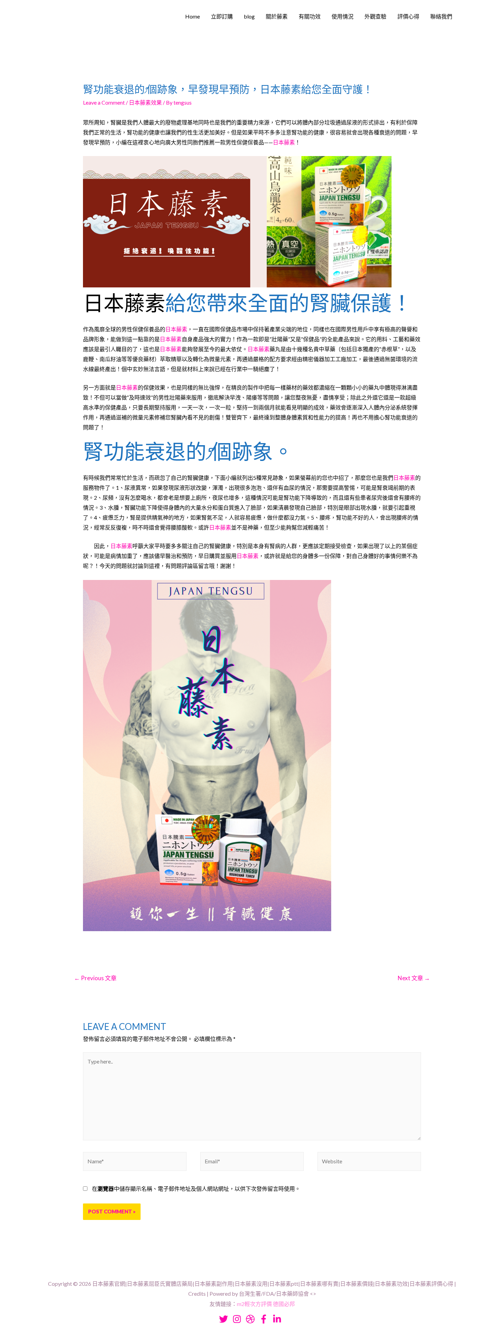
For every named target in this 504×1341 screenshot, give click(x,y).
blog (249, 16)
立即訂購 (222, 16)
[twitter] (225, 1319)
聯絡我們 (441, 16)
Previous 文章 (95, 978)
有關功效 (310, 16)
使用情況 (342, 16)
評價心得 (408, 16)
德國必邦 (284, 1304)
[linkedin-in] (279, 1319)
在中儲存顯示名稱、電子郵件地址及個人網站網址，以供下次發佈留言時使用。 (196, 1188)
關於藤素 (277, 16)
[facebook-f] (265, 1319)
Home (192, 16)
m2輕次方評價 (254, 1304)
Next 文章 (414, 978)
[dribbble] (252, 1319)
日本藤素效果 (145, 102)
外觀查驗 (375, 16)
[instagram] (238, 1319)
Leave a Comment (104, 102)
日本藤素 (284, 142)
